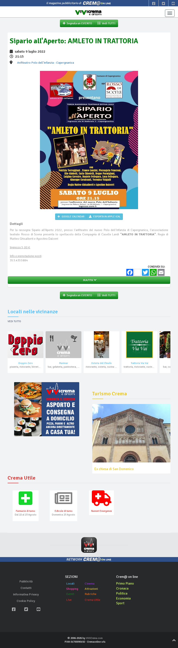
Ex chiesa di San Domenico (114, 469)
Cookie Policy (26, 601)
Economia (123, 598)
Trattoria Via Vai (139, 363)
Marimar (63, 363)
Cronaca (122, 588)
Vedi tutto (14, 321)
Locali (70, 583)
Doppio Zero (25, 363)
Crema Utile (92, 600)
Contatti (26, 588)
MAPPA (88, 280)
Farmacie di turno (25, 511)
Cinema (89, 583)
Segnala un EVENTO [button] (78, 23)
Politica (121, 593)
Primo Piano (125, 583)
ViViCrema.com (94, 638)
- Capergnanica (45, 63)
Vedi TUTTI (108, 23)
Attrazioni (91, 589)
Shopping (72, 589)
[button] (165, 349)
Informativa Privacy (26, 594)
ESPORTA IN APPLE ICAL (106, 216)
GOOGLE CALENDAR (72, 216)
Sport (120, 603)
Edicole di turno (64, 511)
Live (69, 600)
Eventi (70, 594)
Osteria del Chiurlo (101, 363)
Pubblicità (26, 581)
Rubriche (90, 594)
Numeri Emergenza (101, 511)
